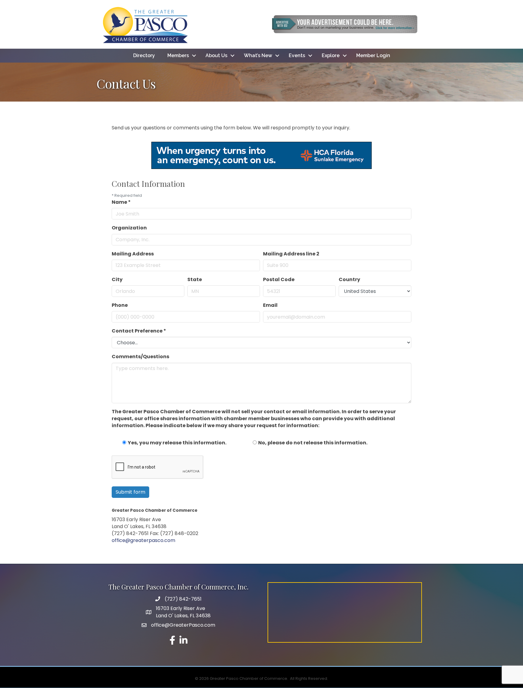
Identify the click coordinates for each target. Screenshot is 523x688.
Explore (331, 55)
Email (270, 305)
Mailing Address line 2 (291, 253)
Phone (120, 305)
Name (121, 202)
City (117, 279)
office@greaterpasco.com (143, 540)
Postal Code (278, 279)
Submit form (130, 491)
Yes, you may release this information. (177, 442)
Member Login (373, 55)
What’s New (258, 55)
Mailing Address (133, 253)
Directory (144, 55)
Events (297, 55)
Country (349, 279)
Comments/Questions (140, 356)
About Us (216, 55)
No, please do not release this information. (312, 442)
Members (178, 55)
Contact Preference (139, 330)
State (194, 279)
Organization (129, 227)
